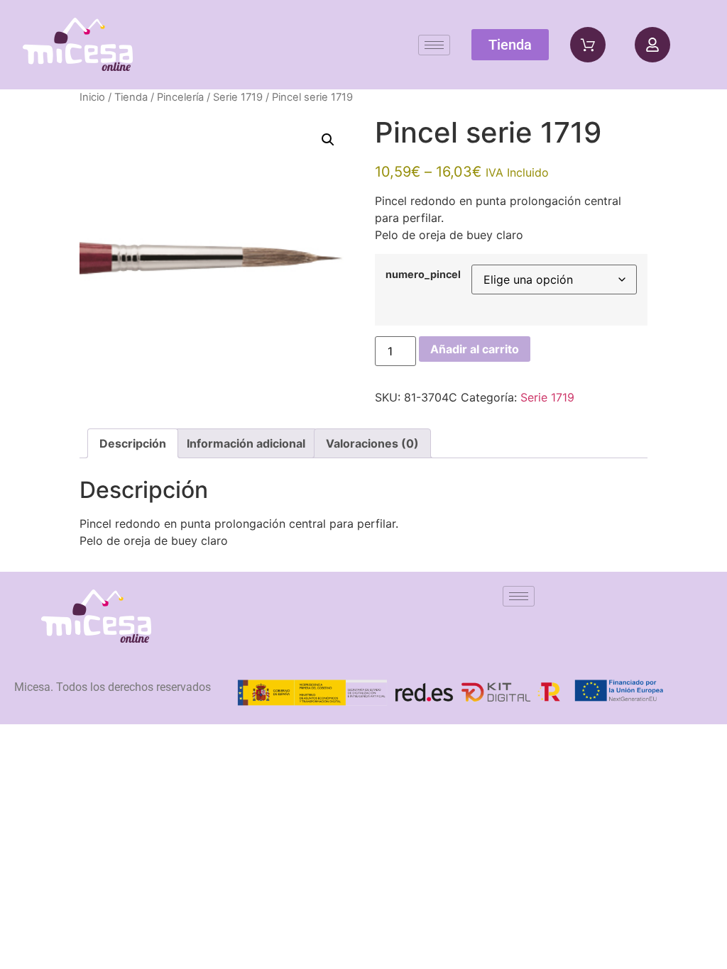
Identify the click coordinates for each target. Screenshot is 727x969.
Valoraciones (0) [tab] (372, 443)
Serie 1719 (238, 97)
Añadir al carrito (474, 349)
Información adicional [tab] (246, 443)
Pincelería (180, 97)
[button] (328, 140)
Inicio (92, 97)
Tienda (131, 97)
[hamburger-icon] (434, 45)
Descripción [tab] (132, 443)
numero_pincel (423, 274)
